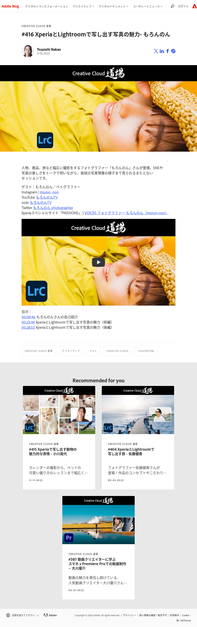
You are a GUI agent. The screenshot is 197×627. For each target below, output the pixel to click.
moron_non (49, 192)
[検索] (172, 6)
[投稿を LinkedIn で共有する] (162, 51)
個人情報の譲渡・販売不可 (153, 615)
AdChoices (185, 620)
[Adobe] (194, 6)
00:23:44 (28, 322)
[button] (22, 615)
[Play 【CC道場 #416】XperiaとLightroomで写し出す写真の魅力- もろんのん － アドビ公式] (98, 262)
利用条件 (174, 615)
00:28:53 (28, 327)
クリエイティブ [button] (82, 6)
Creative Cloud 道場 (36, 26)
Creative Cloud (118, 351)
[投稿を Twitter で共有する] (156, 51)
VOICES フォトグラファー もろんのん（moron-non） (126, 212)
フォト (93, 351)
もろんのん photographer (53, 207)
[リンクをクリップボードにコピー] (173, 51)
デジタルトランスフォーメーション (46, 6)
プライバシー (129, 615)
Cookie (185, 615)
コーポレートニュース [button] (146, 6)
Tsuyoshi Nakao (49, 49)
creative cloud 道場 (44, 444)
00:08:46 (28, 316)
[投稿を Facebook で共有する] (167, 51)
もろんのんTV (47, 197)
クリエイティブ (71, 351)
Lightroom (146, 351)
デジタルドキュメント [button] (112, 6)
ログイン (183, 6)
